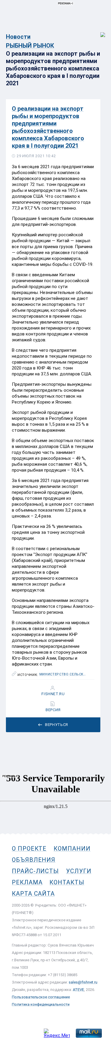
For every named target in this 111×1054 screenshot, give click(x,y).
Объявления (33, 860)
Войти (98, 31)
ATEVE (78, 989)
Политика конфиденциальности (41, 1004)
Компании (72, 848)
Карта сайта (33, 893)
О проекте (29, 848)
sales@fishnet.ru (83, 982)
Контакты (66, 882)
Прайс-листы (35, 871)
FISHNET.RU (53, 694)
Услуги (78, 871)
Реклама (27, 882)
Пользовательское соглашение (41, 997)
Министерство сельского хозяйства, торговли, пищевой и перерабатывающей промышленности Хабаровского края (62, 674)
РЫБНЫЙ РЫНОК (30, 45)
